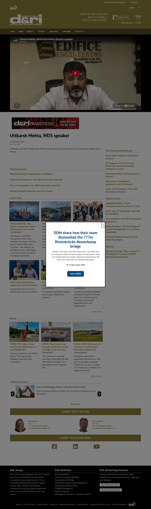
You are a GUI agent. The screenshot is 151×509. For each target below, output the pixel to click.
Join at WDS (75, 274)
